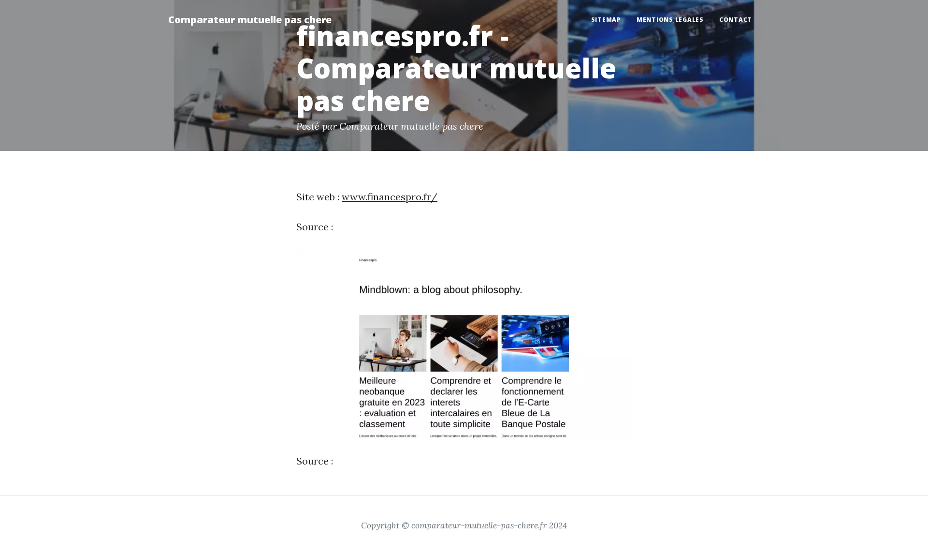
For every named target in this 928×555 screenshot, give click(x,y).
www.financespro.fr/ (389, 197)
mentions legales (670, 19)
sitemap (606, 19)
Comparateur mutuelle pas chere (250, 19)
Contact (735, 19)
